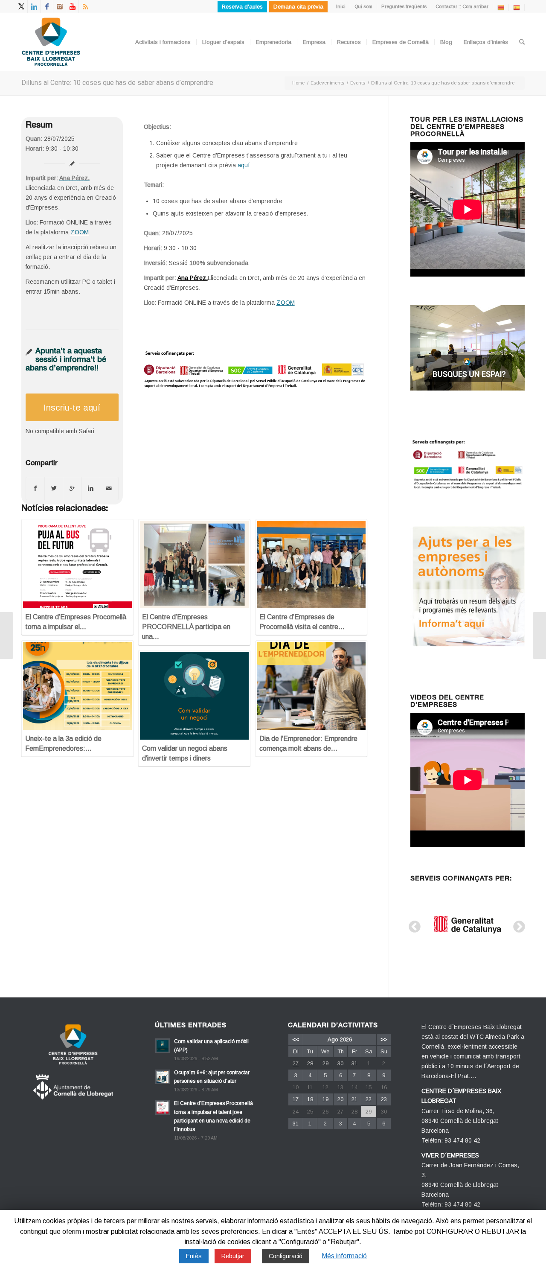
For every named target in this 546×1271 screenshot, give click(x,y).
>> (383, 1039)
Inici (341, 6)
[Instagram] (59, 6)
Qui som (363, 6)
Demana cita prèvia (298, 6)
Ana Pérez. (192, 277)
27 (296, 1063)
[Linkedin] (34, 6)
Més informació (344, 1255)
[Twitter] (21, 6)
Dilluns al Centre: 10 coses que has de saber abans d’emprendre (117, 83)
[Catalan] (500, 7)
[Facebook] (47, 6)
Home (298, 82)
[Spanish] (516, 7)
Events (357, 82)
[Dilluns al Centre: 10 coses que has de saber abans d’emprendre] (6, 635)
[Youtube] (72, 6)
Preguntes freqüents (404, 6)
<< (295, 1039)
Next (516, 924)
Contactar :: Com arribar (462, 6)
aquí (244, 165)
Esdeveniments (327, 82)
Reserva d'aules (242, 6)
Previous (412, 924)
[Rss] (85, 6)
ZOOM (79, 232)
